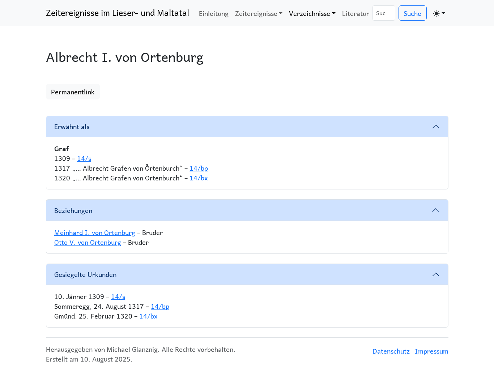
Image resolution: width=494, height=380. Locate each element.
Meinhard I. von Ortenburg (94, 232)
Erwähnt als (71, 126)
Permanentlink (72, 91)
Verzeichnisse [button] (309, 13)
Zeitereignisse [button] (256, 13)
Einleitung (214, 13)
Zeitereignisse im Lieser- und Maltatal (117, 12)
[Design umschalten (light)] (439, 13)
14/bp (198, 168)
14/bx (198, 177)
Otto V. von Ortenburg (87, 242)
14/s (84, 158)
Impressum (431, 351)
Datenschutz (391, 351)
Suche (412, 13)
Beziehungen (73, 210)
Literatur (355, 13)
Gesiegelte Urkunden (85, 274)
